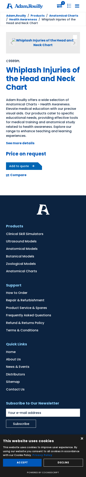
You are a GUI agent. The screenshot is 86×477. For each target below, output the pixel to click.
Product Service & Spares (26, 308)
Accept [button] (22, 462)
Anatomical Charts (63, 16)
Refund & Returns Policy (25, 323)
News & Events (17, 366)
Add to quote (19, 166)
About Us (13, 359)
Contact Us (15, 389)
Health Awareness (23, 19)
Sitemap (13, 381)
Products (38, 16)
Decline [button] (63, 462)
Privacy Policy (42, 455)
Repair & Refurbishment (25, 300)
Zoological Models (21, 263)
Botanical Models (20, 256)
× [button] (81, 438)
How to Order (16, 292)
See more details (20, 143)
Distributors (15, 374)
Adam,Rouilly (16, 16)
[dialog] (43, 456)
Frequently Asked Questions (28, 315)
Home (11, 352)
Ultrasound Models (21, 241)
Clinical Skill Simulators (24, 234)
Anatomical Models (22, 248)
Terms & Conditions (22, 330)
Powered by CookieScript (43, 472)
